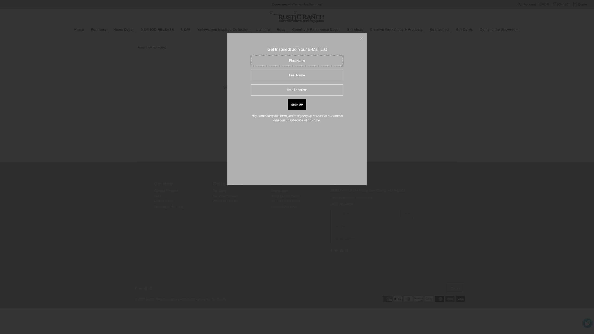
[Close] (361, 38)
